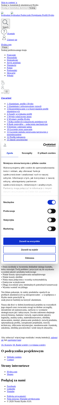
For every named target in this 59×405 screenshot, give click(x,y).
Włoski (10, 75)
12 (16, 137)
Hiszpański (12, 57)
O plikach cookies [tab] (47, 153)
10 (19, 129)
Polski (4, 47)
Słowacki (11, 73)
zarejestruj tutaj (14, 340)
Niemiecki (11, 65)
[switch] (52, 211)
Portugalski (12, 70)
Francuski (11, 55)
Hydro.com (6, 44)
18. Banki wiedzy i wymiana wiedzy (29, 345)
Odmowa (29, 258)
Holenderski (12, 60)
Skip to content (9, 2)
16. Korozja (6, 345)
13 (17, 139)
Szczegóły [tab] (27, 153)
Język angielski (14, 62)
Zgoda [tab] (10, 153)
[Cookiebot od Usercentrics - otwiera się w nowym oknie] (43, 145)
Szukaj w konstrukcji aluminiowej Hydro (19, 5)
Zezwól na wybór (29, 249)
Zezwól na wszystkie (29, 241)
